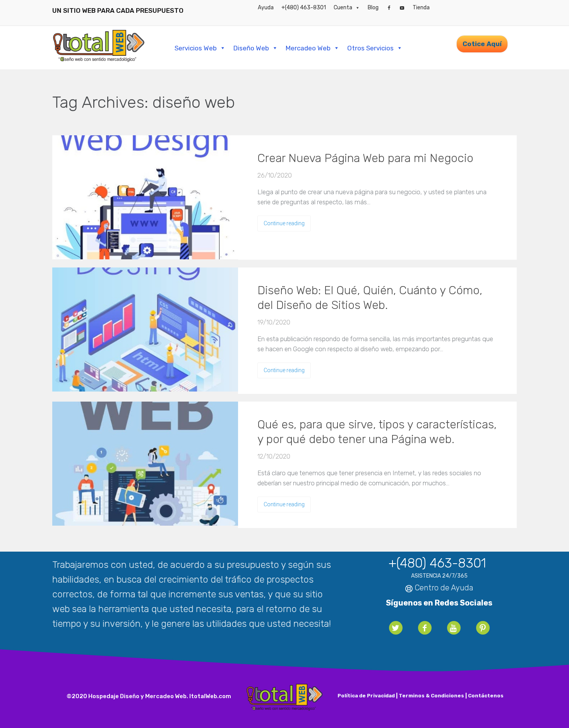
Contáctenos (486, 696)
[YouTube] (402, 8)
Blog (373, 7)
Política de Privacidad (366, 696)
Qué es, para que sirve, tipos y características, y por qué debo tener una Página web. (377, 431)
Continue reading (284, 223)
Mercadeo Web (308, 48)
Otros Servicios (370, 48)
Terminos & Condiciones (431, 696)
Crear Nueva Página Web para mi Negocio (365, 158)
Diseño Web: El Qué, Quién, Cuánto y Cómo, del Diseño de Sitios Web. (369, 297)
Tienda (421, 7)
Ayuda (266, 7)
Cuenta (343, 7)
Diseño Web (251, 48)
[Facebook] (389, 8)
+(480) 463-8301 (303, 7)
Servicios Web (196, 48)
